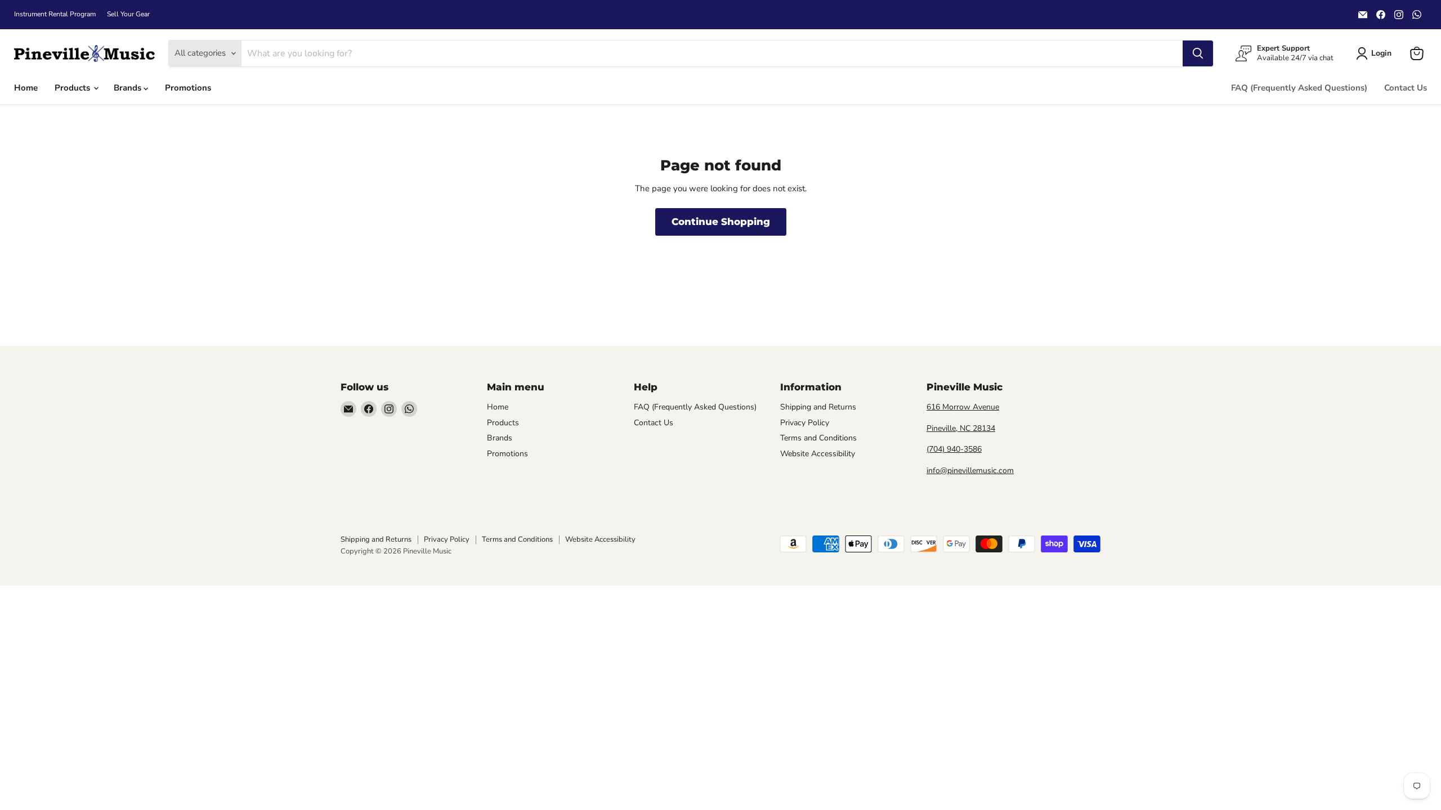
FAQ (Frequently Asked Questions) (1299, 87)
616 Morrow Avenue (963, 407)
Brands (129, 87)
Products (73, 87)
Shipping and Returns (818, 407)
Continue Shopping (721, 221)
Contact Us (1405, 87)
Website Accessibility (817, 453)
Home (26, 87)
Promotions (188, 87)
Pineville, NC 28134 (961, 428)
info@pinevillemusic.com (970, 470)
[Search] (1198, 53)
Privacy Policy (804, 422)
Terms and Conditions (818, 438)
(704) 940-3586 (954, 449)
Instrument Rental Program (55, 14)
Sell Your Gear (128, 14)
